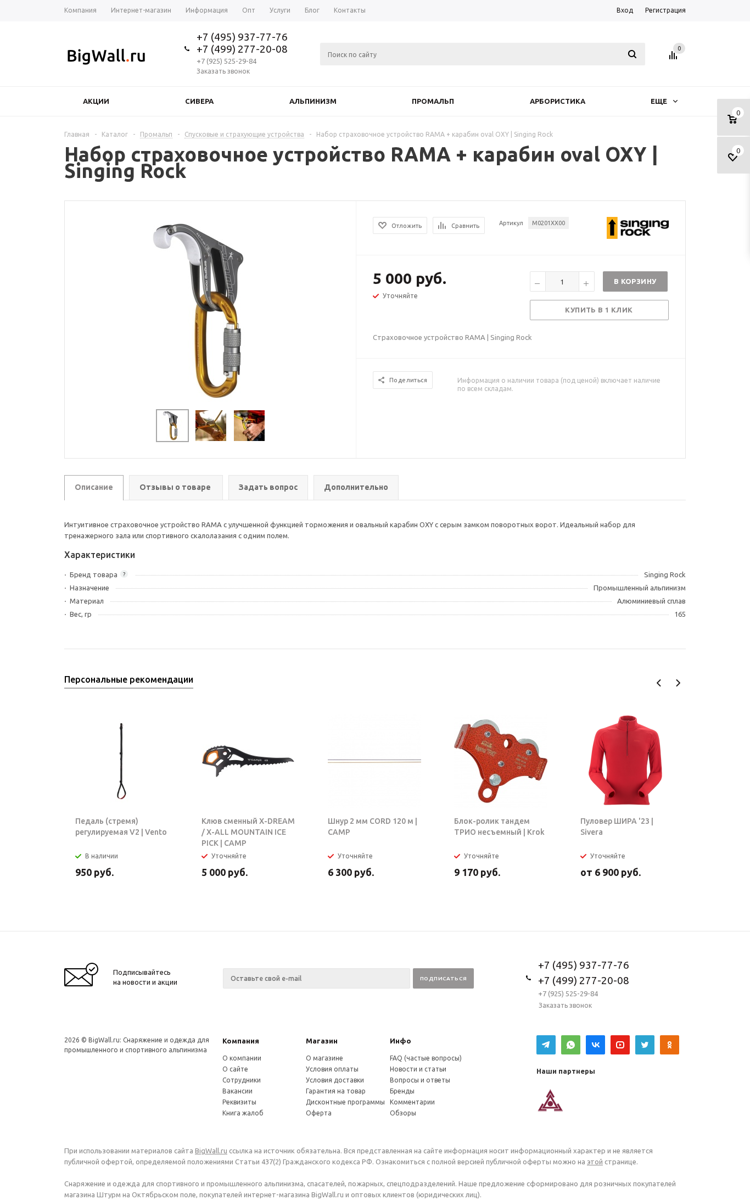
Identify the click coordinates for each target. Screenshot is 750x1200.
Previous (659, 683)
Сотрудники (241, 1080)
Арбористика (557, 101)
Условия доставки (335, 1080)
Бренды (402, 1091)
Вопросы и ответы (420, 1080)
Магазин (322, 1041)
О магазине (324, 1058)
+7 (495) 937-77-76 (242, 37)
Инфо (400, 1041)
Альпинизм (313, 101)
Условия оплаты (332, 1069)
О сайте (235, 1069)
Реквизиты (239, 1102)
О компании (241, 1058)
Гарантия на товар (336, 1091)
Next (678, 683)
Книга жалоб (243, 1113)
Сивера (199, 101)
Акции (96, 101)
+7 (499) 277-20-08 (242, 49)
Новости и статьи (418, 1069)
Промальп (433, 101)
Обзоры (403, 1113)
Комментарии (412, 1102)
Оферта (319, 1113)
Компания (240, 1041)
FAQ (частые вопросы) (426, 1058)
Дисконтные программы (345, 1102)
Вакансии (237, 1091)
